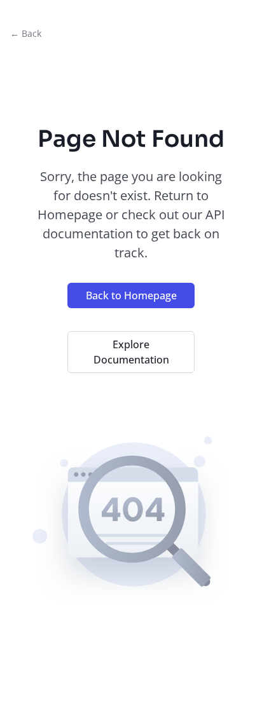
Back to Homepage (131, 295)
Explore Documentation (131, 352)
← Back (25, 33)
